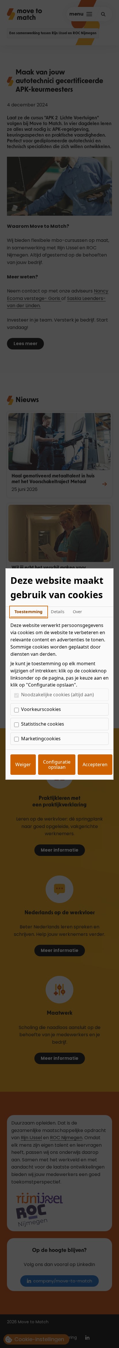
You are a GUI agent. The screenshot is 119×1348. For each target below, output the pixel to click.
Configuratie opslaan (56, 764)
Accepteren (95, 764)
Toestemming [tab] (28, 611)
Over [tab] (77, 611)
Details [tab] (57, 611)
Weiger (23, 764)
